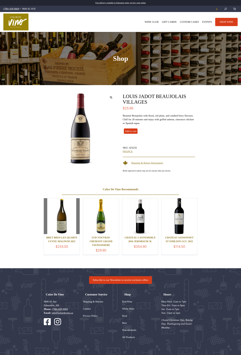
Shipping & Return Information (147, 163)
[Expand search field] (225, 9)
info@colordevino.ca (62, 312)
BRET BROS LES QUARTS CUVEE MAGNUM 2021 (61, 239)
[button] (111, 97)
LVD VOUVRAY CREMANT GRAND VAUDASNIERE (101, 241)
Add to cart (130, 131)
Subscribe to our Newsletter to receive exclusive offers (120, 280)
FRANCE (128, 151)
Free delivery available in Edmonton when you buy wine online (120, 3)
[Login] (217, 9)
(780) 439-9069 (11, 8)
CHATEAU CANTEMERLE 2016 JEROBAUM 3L (140, 239)
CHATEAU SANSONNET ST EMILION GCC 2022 (179, 239)
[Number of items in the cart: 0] (234, 9)
